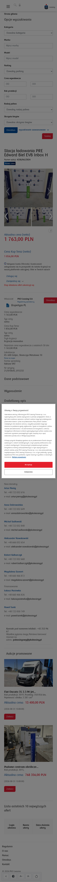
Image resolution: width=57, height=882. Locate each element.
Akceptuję (28, 465)
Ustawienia (28, 472)
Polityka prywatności (19, 457)
